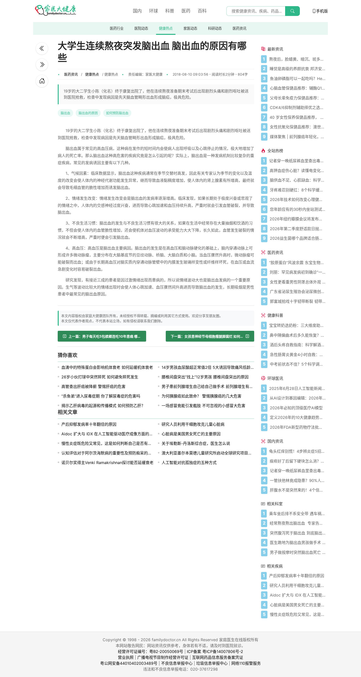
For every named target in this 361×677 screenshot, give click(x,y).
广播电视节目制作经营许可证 (162, 657)
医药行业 (117, 28)
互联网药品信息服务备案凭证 (217, 657)
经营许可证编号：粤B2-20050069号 (150, 651)
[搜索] (292, 11)
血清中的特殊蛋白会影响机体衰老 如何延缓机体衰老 (107, 367)
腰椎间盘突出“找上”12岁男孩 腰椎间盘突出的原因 (205, 376)
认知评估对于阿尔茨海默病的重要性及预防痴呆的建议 (108, 453)
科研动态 (215, 28)
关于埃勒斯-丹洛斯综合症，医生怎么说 (196, 443)
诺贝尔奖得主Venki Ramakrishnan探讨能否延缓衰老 (107, 462)
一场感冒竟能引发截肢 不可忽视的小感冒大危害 (203, 405)
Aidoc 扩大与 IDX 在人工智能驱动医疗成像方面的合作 (109, 433)
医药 (185, 10)
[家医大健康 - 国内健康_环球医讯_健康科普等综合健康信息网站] (55, 11)
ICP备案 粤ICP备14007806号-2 (215, 651)
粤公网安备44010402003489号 (128, 663)
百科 (202, 10)
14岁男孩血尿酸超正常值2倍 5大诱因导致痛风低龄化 (208, 367)
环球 (153, 10)
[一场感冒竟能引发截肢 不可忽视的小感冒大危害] (42, 48)
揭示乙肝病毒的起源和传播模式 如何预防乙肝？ (103, 405)
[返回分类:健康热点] (42, 81)
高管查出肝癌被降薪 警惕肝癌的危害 (93, 386)
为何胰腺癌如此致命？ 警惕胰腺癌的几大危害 (201, 396)
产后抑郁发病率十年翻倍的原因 (88, 424)
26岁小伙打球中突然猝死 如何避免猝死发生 (99, 376)
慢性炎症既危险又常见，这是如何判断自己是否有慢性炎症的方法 (118, 443)
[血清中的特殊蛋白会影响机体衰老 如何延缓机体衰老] (42, 64)
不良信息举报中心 (177, 663)
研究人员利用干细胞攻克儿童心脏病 (193, 424)
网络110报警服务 (246, 663)
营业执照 (126, 657)
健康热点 (166, 28)
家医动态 (190, 28)
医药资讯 (239, 28)
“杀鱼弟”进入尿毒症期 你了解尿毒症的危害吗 (100, 396)
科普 (169, 10)
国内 (137, 10)
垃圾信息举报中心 (212, 663)
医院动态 (141, 28)
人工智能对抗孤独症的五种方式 (189, 462)
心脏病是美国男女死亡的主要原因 (191, 433)
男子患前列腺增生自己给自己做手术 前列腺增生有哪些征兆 (213, 386)
